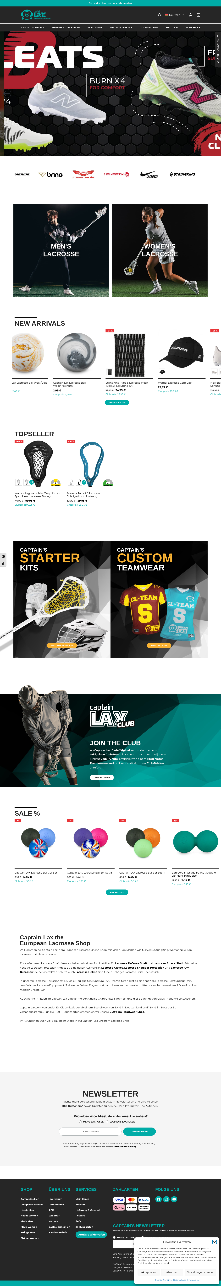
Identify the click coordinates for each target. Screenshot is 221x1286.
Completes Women (32, 1204)
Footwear (95, 27)
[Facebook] (158, 1199)
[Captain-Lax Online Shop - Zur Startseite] (36, 14)
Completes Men (30, 1199)
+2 (31, 482)
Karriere (53, 1221)
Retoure (80, 1215)
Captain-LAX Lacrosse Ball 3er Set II (37, 872)
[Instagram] (166, 1199)
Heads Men (27, 1210)
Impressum (193, 1280)
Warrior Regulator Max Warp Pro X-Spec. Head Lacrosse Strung (37, 495)
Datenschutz (179, 1280)
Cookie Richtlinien (59, 1226)
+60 (74, 371)
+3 (126, 372)
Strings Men (28, 1232)
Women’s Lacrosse (66, 27)
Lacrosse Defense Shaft (131, 963)
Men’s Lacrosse (32, 27)
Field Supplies (121, 27)
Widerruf (54, 1215)
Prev (10, 362)
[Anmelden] (191, 15)
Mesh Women (29, 1226)
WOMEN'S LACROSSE (122, 1121)
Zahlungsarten (84, 1226)
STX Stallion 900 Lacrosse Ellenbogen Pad (126, 384)
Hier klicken (61, 263)
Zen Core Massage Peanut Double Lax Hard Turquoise (141, 874)
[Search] (160, 15)
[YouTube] (174, 1199)
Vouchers (193, 27)
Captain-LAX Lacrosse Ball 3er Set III (90, 872)
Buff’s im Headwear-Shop (127, 1011)
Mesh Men (27, 1221)
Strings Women (30, 1238)
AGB (51, 1210)
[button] (214, 1242)
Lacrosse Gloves (112, 967)
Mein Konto (82, 1199)
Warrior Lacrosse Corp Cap (22, 382)
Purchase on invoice (110, 2)
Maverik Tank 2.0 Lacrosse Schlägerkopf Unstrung (83, 495)
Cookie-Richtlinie (163, 1280)
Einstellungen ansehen (200, 1272)
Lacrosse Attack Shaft (168, 963)
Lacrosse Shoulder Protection (144, 967)
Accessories (149, 27)
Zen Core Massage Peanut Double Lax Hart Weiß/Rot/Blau (194, 874)
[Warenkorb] (198, 15)
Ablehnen (172, 1272)
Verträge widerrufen (91, 1234)
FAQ (78, 1221)
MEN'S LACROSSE (93, 1121)
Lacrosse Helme (86, 972)
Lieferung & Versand (88, 1210)
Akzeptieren (148, 1272)
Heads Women (29, 1215)
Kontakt (80, 1204)
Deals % (172, 27)
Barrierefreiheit (58, 1232)
